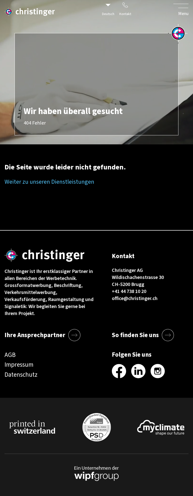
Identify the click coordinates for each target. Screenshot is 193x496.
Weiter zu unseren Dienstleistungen (49, 181)
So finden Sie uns (135, 335)
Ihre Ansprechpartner (35, 335)
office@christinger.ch (135, 298)
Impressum (19, 364)
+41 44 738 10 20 (129, 291)
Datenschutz (21, 374)
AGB (10, 354)
